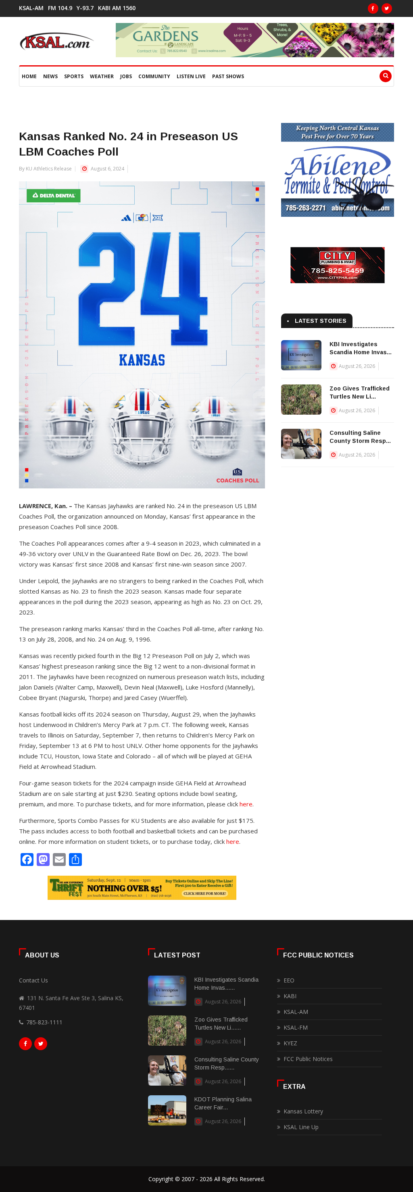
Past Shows (228, 76)
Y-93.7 (85, 8)
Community (154, 76)
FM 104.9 (60, 8)
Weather (102, 76)
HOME (29, 76)
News (50, 76)
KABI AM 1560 (117, 8)
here (246, 804)
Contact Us (33, 980)
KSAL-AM (31, 8)
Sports (73, 76)
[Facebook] (373, 8)
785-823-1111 (44, 1022)
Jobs (126, 76)
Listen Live (191, 76)
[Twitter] (387, 8)
